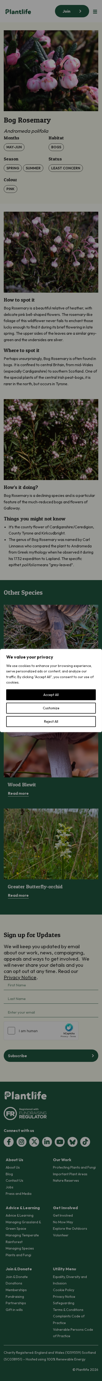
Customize (51, 708)
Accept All (51, 694)
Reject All (51, 721)
